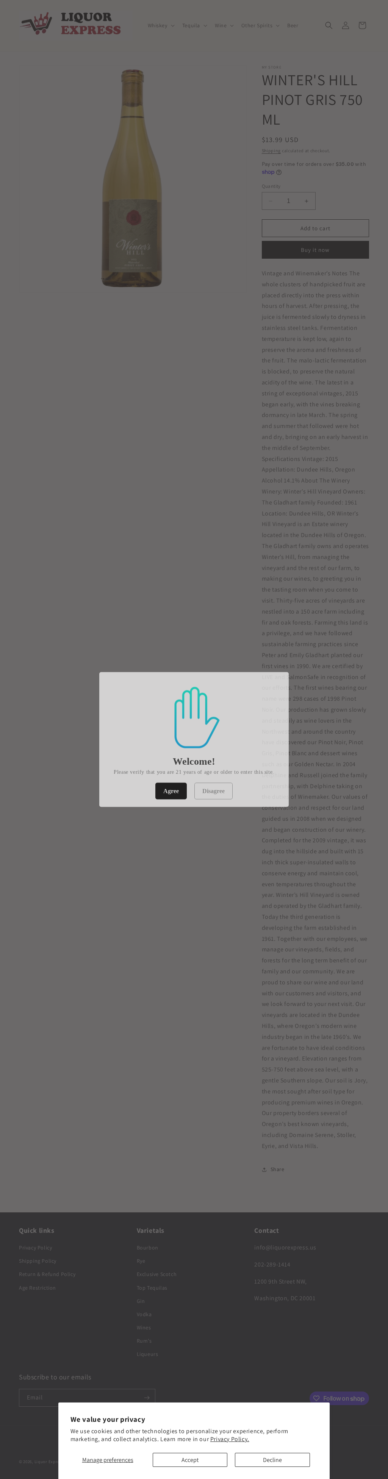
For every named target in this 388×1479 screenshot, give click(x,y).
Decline (272, 1460)
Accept (190, 1460)
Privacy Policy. (229, 1439)
